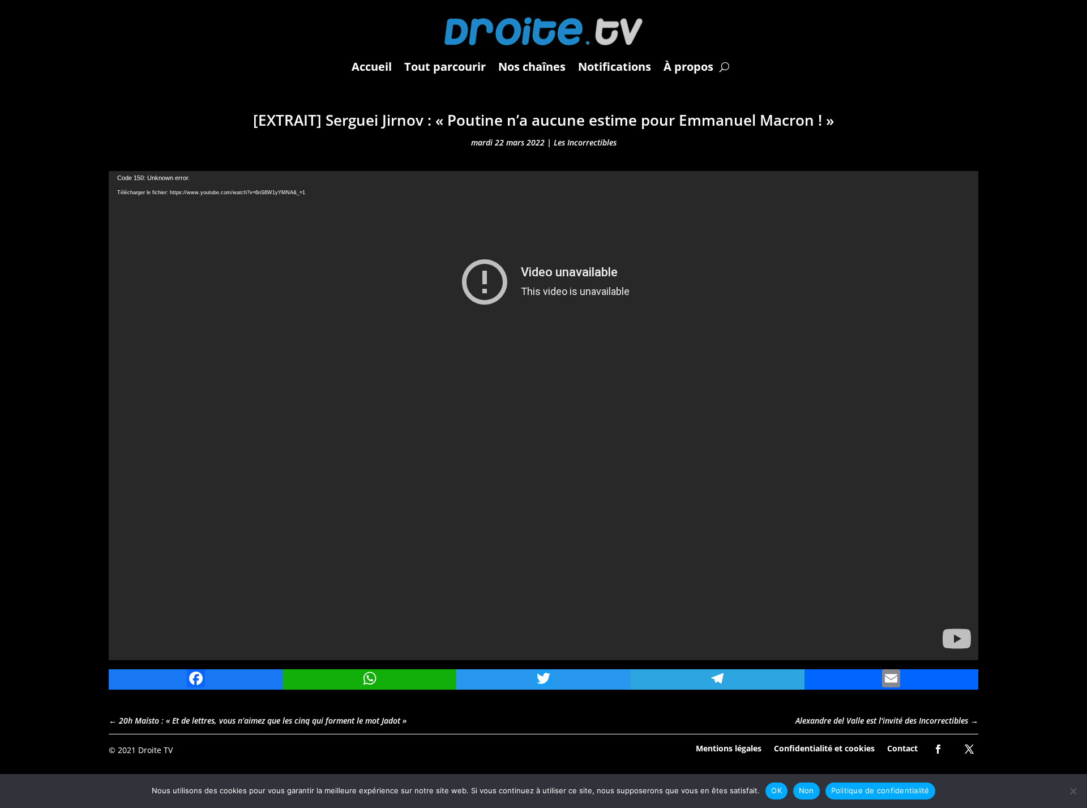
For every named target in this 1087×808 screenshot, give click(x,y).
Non (806, 790)
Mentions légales (728, 748)
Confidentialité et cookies (824, 748)
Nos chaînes (532, 66)
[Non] (1073, 791)
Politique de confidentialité (880, 790)
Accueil (372, 66)
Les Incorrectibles (585, 142)
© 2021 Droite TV (141, 750)
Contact (902, 748)
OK (776, 790)
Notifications (614, 66)
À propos (688, 66)
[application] (543, 415)
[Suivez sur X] (969, 749)
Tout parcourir (445, 66)
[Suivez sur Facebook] (938, 749)
